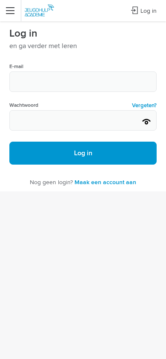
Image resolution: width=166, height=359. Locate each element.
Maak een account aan (105, 182)
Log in (148, 10)
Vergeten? (144, 105)
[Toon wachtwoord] (146, 121)
